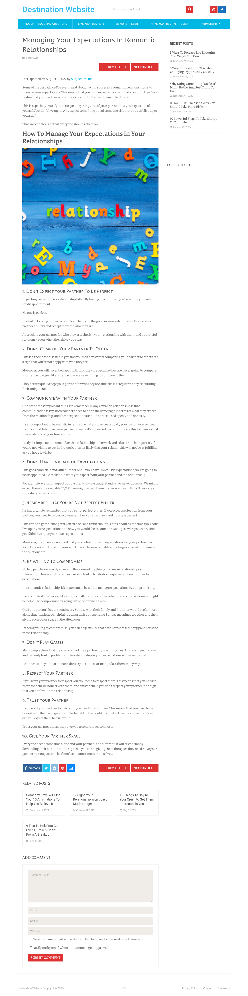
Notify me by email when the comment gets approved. (70, 948)
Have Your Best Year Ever (169, 23)
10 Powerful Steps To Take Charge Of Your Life (193, 120)
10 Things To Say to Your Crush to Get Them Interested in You (137, 799)
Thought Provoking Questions (45, 23)
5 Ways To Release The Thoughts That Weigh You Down (193, 54)
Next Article (144, 67)
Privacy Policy (190, 988)
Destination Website (58, 9)
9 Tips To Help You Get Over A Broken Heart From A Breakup (42, 830)
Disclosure (223, 988)
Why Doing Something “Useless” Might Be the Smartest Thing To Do (193, 87)
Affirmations (208, 23)
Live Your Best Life (91, 23)
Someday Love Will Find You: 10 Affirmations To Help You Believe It (43, 799)
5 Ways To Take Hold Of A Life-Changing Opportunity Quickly (192, 70)
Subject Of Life (81, 79)
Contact (207, 988)
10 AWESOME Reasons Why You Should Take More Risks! (192, 105)
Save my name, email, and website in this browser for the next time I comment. (88, 939)
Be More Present (128, 23)
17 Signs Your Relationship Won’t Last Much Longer (90, 799)
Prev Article (116, 67)
